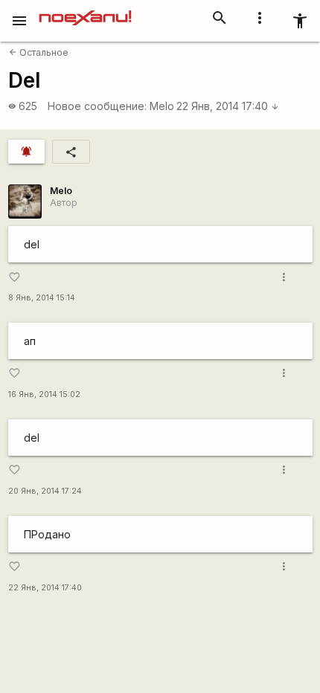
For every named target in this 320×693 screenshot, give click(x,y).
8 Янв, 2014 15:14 (41, 298)
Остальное (38, 52)
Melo (162, 106)
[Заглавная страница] (85, 10)
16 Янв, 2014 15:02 (44, 394)
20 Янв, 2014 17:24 (45, 491)
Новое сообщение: (97, 106)
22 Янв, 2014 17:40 (227, 106)
